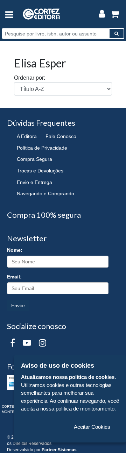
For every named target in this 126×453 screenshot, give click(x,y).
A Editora (27, 136)
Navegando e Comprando (45, 193)
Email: (14, 277)
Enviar (18, 305)
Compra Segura (34, 159)
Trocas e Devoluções (40, 170)
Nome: (14, 250)
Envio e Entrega (34, 182)
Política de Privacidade (42, 148)
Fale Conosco (61, 136)
